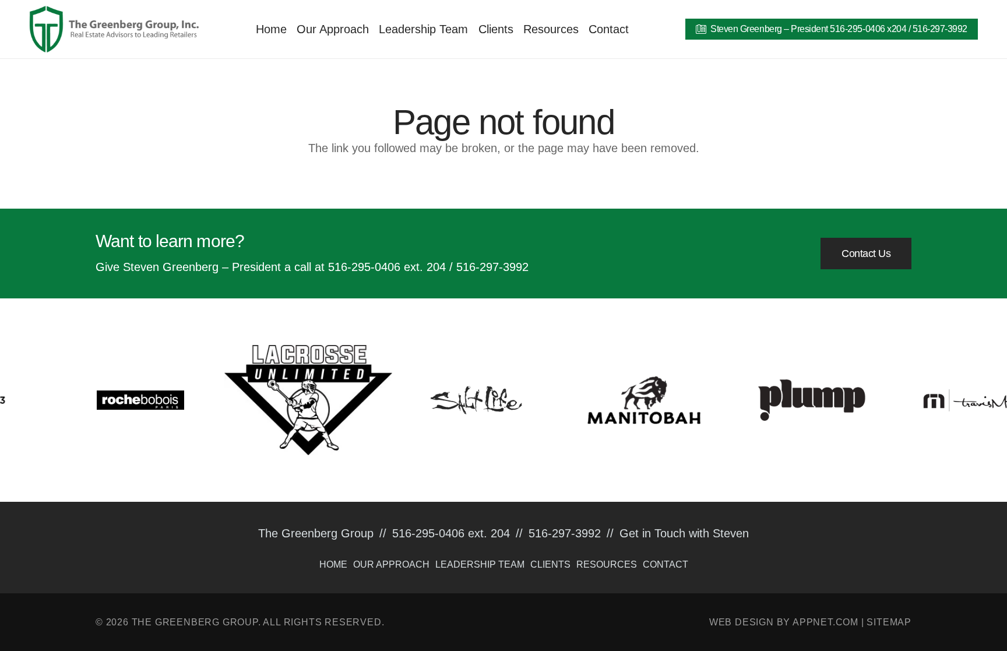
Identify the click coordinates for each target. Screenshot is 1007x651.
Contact (665, 564)
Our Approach (391, 564)
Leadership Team (479, 564)
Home (333, 564)
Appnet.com (825, 622)
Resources (606, 564)
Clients (550, 564)
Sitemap (889, 622)
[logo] (114, 29)
